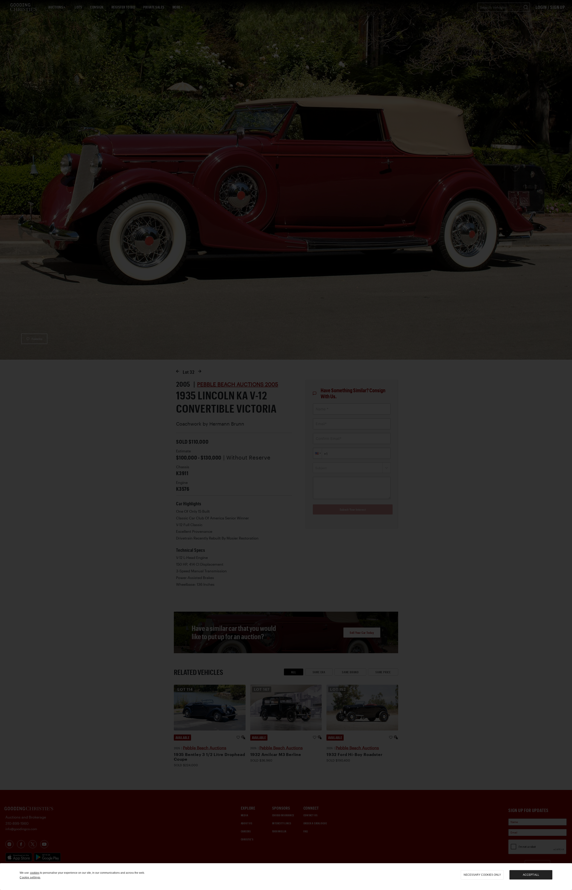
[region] (286, 876)
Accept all (531, 874)
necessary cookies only (482, 874)
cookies (34, 872)
